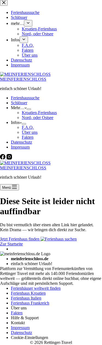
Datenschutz (21, 142)
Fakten (27, 137)
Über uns (30, 132)
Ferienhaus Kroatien (28, 293)
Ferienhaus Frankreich (30, 303)
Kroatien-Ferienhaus (39, 112)
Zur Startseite (11, 244)
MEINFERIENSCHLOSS (23, 79)
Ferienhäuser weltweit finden (36, 288)
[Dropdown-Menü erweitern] (29, 109)
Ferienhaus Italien (26, 298)
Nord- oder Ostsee (37, 117)
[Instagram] (9, 158)
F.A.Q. (28, 127)
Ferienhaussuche (25, 97)
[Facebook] (3, 158)
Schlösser (19, 102)
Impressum (20, 147)
